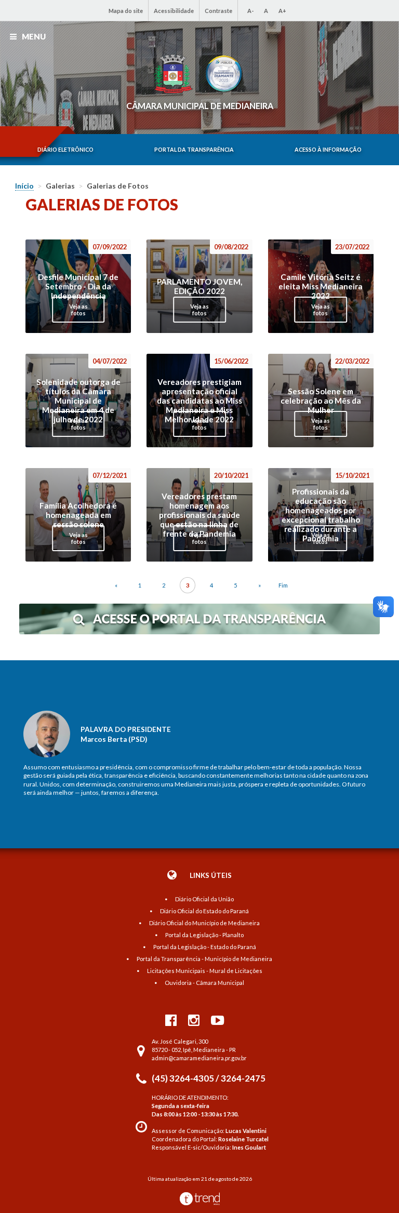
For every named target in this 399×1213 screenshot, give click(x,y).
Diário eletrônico (65, 149)
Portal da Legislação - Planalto (204, 934)
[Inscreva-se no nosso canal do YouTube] (217, 1020)
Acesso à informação (328, 149)
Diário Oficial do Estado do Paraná (204, 911)
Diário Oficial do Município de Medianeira (204, 922)
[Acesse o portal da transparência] (199, 632)
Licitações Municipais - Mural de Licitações (204, 970)
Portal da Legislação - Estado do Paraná (204, 946)
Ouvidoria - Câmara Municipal (204, 982)
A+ (282, 10)
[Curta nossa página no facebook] (171, 1020)
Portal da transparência (194, 149)
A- (250, 10)
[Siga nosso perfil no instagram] (194, 1020)
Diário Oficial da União (204, 899)
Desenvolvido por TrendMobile (200, 1198)
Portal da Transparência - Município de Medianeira (204, 958)
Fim (283, 585)
